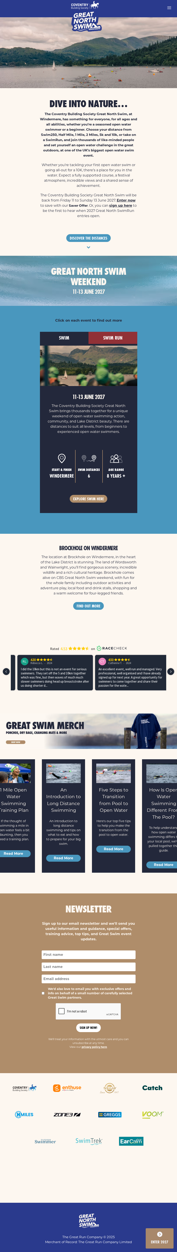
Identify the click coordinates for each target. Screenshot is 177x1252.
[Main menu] (169, 7)
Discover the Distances (88, 238)
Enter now (126, 200)
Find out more (88, 606)
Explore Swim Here (88, 499)
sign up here (120, 205)
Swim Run (112, 337)
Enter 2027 (159, 1242)
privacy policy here (94, 1047)
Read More (63, 858)
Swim (64, 337)
